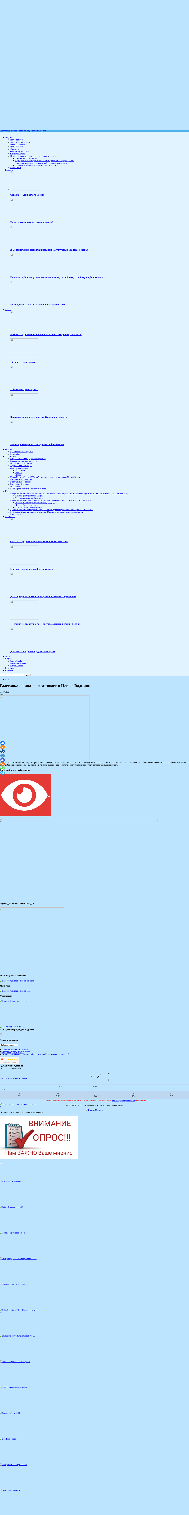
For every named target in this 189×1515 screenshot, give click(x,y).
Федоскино (20, 470)
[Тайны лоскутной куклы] (24, 384)
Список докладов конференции (29, 496)
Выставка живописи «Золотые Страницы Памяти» (39, 417)
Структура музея (17, 154)
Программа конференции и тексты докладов (35, 503)
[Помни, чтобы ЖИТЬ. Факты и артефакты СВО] (24, 300)
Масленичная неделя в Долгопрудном (31, 569)
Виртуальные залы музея (21, 479)
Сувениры (9, 668)
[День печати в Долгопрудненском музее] (24, 646)
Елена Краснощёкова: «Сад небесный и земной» (37, 444)
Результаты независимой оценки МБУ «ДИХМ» (36, 165)
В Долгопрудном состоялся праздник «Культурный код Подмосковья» (49, 249)
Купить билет (16, 454)
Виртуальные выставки (20, 482)
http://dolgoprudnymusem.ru (123, 1101)
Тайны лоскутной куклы (24, 389)
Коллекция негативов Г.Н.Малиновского (28, 489)
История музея (16, 140)
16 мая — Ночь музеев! (23, 362)
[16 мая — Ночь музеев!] (24, 357)
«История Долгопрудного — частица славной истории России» (45, 623)
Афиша (8, 310)
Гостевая (9, 670)
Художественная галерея (21, 465)
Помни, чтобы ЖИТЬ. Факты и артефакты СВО (37, 304)
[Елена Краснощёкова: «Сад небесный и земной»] (24, 439)
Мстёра (18, 472)
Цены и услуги (17, 147)
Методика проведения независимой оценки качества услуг (41, 163)
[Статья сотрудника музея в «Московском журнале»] (24, 536)
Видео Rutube (16, 661)
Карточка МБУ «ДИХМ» (26, 158)
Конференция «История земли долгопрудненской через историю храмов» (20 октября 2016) (50, 500)
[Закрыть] (1, 1163)
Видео (8, 659)
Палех (18, 475)
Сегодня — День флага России (27, 194)
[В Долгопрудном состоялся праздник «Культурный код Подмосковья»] (24, 245)
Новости (9, 170)
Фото (7, 656)
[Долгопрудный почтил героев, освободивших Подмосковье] (24, 591)
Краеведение (16, 514)
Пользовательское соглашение (15, 1049)
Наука (7, 491)
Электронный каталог (20, 484)
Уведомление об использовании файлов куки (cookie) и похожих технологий (35, 1054)
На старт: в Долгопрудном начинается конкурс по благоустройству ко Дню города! (56, 277)
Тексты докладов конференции (29, 498)
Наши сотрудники (18, 144)
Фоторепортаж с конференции (28, 507)
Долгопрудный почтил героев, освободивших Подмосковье (43, 596)
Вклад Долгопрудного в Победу (24, 461)
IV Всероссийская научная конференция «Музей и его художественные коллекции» (47, 512)
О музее (8, 137)
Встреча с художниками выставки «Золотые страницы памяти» (46, 334)
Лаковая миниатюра (19, 468)
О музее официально (19, 151)
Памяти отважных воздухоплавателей (31, 222)
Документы (15, 149)
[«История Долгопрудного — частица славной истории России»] (24, 619)
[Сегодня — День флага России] (24, 190)
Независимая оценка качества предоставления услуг (33, 156)
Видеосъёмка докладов (25, 505)
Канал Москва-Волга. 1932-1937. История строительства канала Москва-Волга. (45, 477)
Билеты (8, 449)
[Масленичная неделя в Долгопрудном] (24, 564)
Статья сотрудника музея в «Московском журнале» (39, 541)
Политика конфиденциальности (16, 1052)
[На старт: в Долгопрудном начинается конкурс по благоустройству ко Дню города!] (24, 272)
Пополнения (15, 486)
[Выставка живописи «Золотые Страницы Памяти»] (24, 412)
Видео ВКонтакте (18, 663)
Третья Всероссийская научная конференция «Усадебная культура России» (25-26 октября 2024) (52, 510)
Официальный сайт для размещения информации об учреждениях (44, 161)
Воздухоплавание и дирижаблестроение (28, 459)
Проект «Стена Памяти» (21, 463)
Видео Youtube (16, 666)
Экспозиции (10, 456)
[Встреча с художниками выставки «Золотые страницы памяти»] (24, 329)
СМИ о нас (10, 516)
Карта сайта (15, 168)
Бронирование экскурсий (21, 452)
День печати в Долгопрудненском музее (32, 651)
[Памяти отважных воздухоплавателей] (24, 217)
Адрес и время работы (20, 142)
